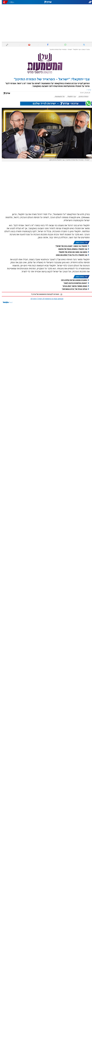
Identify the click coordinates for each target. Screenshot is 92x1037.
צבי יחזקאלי (70, 96)
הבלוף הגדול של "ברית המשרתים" (72, 289)
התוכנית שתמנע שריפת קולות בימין (72, 280)
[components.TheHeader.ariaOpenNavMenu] (77, 2)
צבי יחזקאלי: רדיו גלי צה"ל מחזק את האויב (69, 255)
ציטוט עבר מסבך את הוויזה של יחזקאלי (71, 252)
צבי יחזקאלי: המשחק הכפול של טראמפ (71, 249)
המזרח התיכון (81, 96)
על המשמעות (58, 96)
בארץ (81, 49)
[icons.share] (3, 2)
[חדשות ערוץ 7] (46, 2)
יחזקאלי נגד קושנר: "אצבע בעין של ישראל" (69, 246)
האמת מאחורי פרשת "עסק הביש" (73, 286)
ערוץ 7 (86, 49)
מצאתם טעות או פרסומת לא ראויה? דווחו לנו (45, 299)
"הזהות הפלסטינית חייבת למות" (73, 283)
